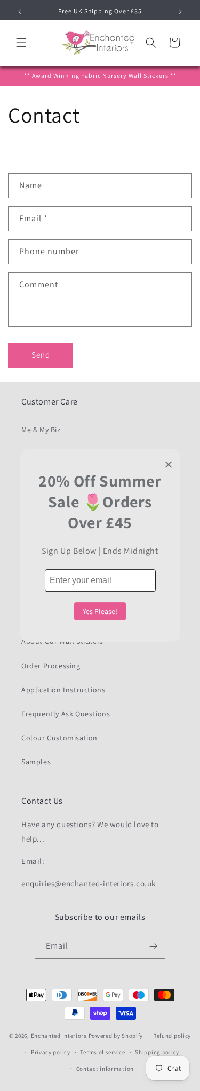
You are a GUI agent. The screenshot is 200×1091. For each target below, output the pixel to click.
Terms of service (102, 1052)
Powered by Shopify (116, 1035)
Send (40, 355)
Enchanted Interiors (59, 1035)
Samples (36, 761)
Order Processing (51, 665)
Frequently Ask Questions (65, 713)
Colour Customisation (59, 737)
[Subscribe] (153, 946)
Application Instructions (63, 689)
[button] (21, 42)
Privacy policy (50, 1052)
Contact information (105, 1068)
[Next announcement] (180, 11)
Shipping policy (157, 1052)
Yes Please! (100, 611)
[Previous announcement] (19, 11)
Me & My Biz (41, 429)
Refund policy (172, 1035)
